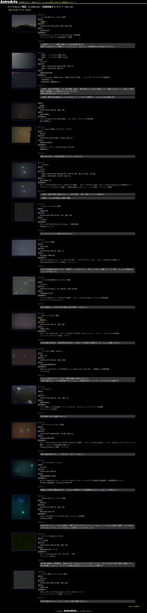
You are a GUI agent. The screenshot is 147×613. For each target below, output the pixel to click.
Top (10, 10)
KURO (42, 105)
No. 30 (28, 10)
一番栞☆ (43, 21)
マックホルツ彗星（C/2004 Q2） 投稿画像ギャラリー (57, 2)
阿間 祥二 (43, 320)
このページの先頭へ (134, 606)
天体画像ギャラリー (25, 2)
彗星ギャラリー (36, 2)
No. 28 (15, 10)
